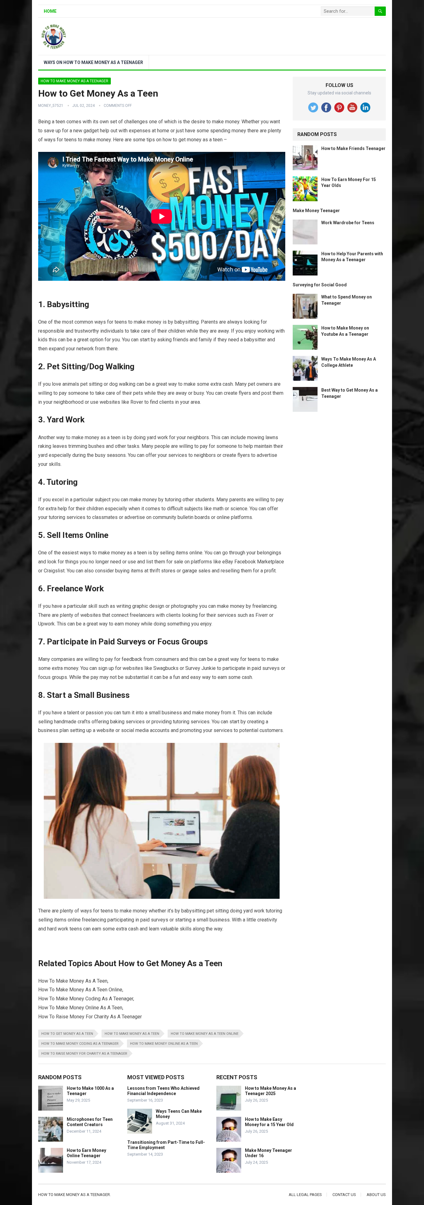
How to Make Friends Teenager (353, 148)
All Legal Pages (305, 1194)
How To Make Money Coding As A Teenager (80, 1044)
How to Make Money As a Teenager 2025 (270, 1091)
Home (50, 11)
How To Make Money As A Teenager (74, 81)
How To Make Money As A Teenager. (74, 1194)
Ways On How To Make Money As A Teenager (93, 62)
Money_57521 (50, 105)
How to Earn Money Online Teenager (86, 1153)
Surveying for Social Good (320, 284)
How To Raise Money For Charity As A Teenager (84, 1054)
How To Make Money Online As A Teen (164, 1044)
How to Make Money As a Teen (132, 1034)
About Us (376, 1194)
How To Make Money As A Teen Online (204, 1034)
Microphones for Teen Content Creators (90, 1122)
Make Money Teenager (316, 210)
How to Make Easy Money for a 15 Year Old (269, 1122)
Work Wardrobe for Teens (347, 222)
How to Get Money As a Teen (67, 1034)
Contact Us (344, 1194)
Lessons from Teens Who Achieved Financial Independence (163, 1091)
